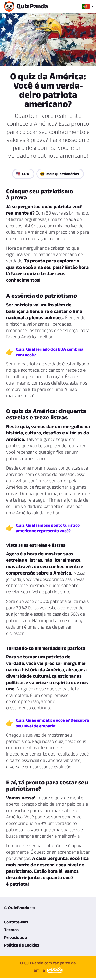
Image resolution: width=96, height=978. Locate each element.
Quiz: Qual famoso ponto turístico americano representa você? (48, 528)
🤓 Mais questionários (59, 174)
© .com (21, 907)
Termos (11, 929)
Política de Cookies (21, 945)
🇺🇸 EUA (22, 174)
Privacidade (15, 937)
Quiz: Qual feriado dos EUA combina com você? (49, 352)
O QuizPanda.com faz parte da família (48, 966)
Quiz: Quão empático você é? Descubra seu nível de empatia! (52, 723)
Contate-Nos (16, 922)
